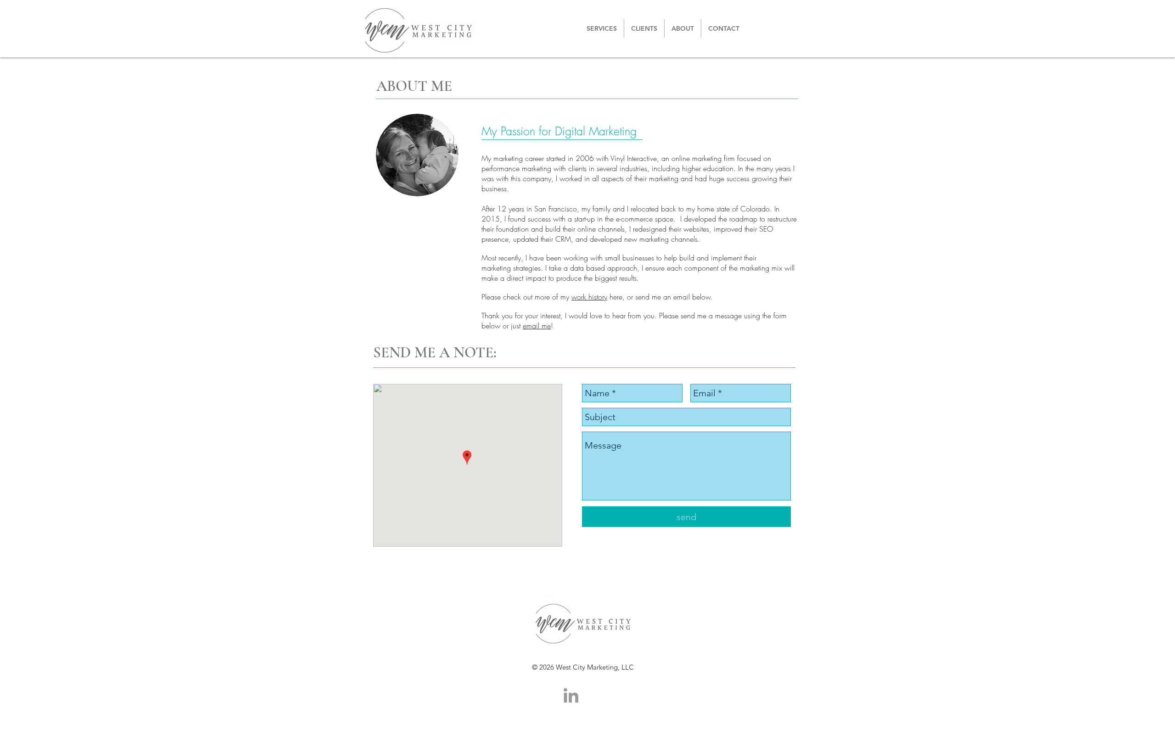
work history (589, 297)
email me (537, 326)
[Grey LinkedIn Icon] (571, 695)
